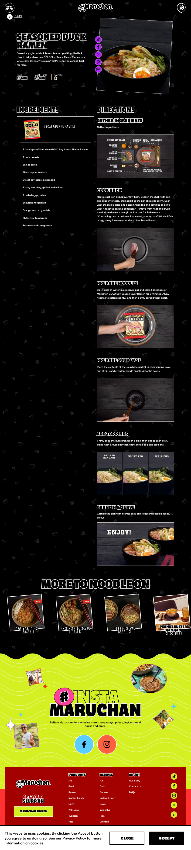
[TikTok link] (98, 39)
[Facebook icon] (84, 744)
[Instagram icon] (107, 744)
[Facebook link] (98, 47)
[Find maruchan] (181, 8)
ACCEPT (166, 838)
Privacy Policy (74, 838)
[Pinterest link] (98, 62)
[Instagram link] (174, 795)
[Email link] (98, 69)
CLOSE (127, 838)
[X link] (98, 54)
